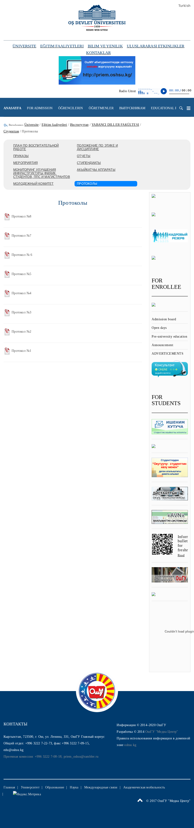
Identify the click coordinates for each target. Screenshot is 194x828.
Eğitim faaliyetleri (62, 46)
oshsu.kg (130, 745)
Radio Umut (127, 91)
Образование (54, 787)
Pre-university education (169, 336)
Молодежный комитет (33, 184)
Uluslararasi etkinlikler (156, 46)
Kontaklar (98, 52)
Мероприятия (25, 163)
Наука (74, 787)
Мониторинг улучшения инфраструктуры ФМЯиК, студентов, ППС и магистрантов (41, 173)
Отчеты (83, 156)
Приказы (21, 156)
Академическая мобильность (144, 787)
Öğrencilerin (70, 108)
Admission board (164, 319)
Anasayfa (12, 108)
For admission (40, 108)
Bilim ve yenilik (105, 46)
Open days (159, 328)
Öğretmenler (101, 108)
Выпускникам (132, 108)
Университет (30, 787)
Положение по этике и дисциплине (97, 147)
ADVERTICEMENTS (167, 353)
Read (181, 555)
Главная (9, 787)
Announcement (162, 345)
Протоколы (87, 184)
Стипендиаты (89, 163)
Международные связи (101, 787)
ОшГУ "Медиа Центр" (161, 731)
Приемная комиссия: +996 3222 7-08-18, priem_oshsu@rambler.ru (51, 756)
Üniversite (24, 46)
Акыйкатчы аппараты (96, 170)
